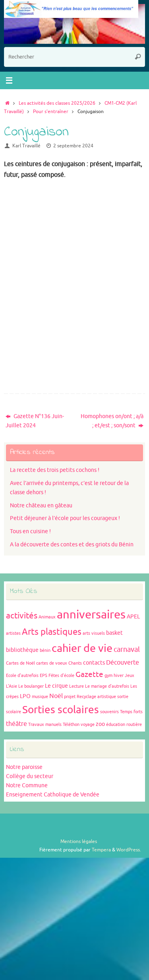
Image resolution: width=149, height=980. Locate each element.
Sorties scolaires (60, 709)
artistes (13, 633)
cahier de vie (82, 648)
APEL (133, 616)
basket (114, 633)
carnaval (127, 649)
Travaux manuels (45, 724)
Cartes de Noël (20, 663)
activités (21, 615)
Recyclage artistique (96, 696)
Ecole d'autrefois (22, 675)
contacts (94, 662)
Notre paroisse (24, 767)
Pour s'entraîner (50, 111)
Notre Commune (27, 785)
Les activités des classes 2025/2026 (57, 103)
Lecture (76, 686)
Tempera (101, 850)
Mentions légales (78, 841)
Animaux (47, 617)
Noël (56, 696)
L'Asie (11, 686)
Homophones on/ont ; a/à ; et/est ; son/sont (112, 421)
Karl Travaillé (26, 146)
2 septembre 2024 (73, 146)
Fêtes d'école (61, 675)
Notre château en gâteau (41, 505)
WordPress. (128, 850)
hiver (119, 675)
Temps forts (131, 711)
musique (40, 696)
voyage (88, 724)
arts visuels (94, 633)
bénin (45, 650)
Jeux (129, 675)
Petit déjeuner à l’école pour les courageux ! (65, 518)
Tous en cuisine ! (30, 531)
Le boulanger (31, 686)
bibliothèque (22, 650)
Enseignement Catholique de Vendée (52, 794)
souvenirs (109, 711)
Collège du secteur (29, 776)
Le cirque (56, 686)
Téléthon (71, 724)
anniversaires (91, 614)
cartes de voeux (51, 663)
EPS (43, 675)
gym (108, 675)
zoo (100, 724)
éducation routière (124, 724)
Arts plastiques (51, 632)
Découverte (122, 663)
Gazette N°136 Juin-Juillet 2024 (35, 421)
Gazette (89, 674)
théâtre (16, 724)
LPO (25, 696)
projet (69, 696)
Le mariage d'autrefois (107, 686)
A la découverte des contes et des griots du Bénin (72, 544)
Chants (75, 663)
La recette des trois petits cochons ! (54, 470)
